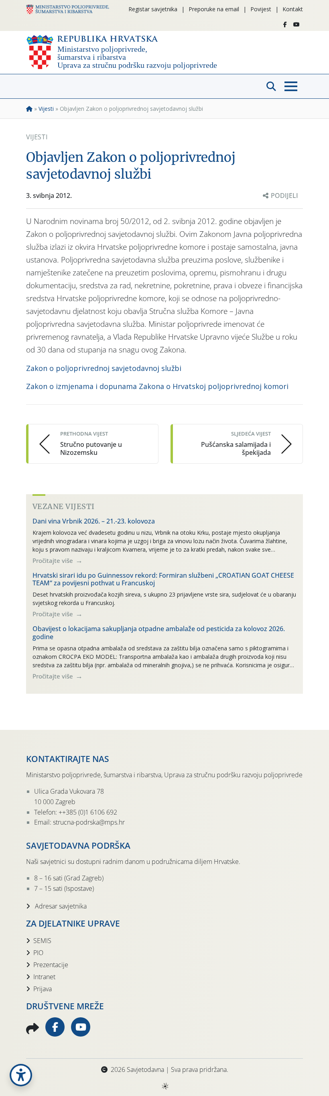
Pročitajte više (53, 560)
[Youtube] (296, 24)
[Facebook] (285, 24)
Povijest (260, 9)
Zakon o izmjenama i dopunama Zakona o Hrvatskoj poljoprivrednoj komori (157, 386)
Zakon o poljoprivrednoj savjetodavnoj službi (103, 368)
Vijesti (46, 108)
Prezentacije (50, 964)
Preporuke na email (214, 9)
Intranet (44, 976)
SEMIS (42, 940)
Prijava (42, 988)
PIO (38, 952)
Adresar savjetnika (60, 906)
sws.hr (164, 1086)
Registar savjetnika (152, 9)
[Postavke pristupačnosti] (21, 1075)
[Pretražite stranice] (271, 86)
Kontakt (292, 9)
